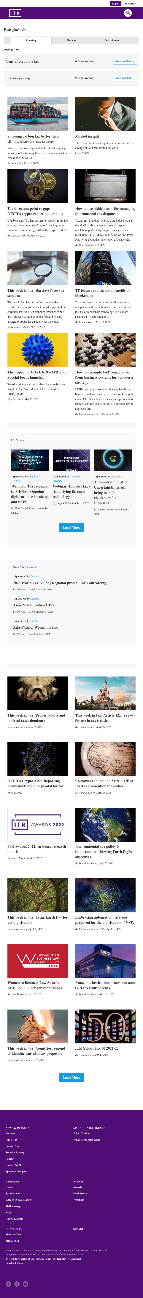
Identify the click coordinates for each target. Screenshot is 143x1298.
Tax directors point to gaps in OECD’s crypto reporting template (35, 211)
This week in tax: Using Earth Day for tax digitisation (37, 919)
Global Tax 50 (13, 1165)
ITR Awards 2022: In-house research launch (36, 849)
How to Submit (14, 1218)
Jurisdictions (13, 1193)
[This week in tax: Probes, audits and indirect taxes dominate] (37, 693)
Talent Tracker (81, 1133)
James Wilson (18, 858)
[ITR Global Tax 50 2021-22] (105, 1026)
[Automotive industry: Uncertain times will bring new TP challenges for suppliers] (113, 460)
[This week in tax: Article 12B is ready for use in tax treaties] (105, 693)
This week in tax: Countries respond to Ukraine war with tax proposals (36, 1050)
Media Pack (12, 1240)
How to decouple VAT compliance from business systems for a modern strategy (104, 377)
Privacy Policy (43, 1258)
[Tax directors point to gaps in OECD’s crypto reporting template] (37, 186)
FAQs (9, 1212)
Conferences (80, 1193)
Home (9, 1187)
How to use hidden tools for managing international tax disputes (105, 211)
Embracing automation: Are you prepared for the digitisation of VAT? (105, 919)
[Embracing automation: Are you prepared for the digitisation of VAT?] (105, 895)
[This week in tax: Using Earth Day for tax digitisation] (37, 895)
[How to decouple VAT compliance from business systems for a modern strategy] (105, 350)
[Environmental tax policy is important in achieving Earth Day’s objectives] (105, 825)
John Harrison (18, 994)
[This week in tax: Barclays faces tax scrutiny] (37, 268)
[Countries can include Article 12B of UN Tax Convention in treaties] (105, 759)
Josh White (17, 163)
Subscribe (130, 3)
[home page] (24, 13)
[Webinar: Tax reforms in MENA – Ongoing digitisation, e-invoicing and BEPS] (30, 460)
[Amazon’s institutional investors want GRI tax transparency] (105, 961)
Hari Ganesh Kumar (25, 508)
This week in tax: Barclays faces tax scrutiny (35, 293)
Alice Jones (17, 399)
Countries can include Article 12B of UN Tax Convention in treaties (104, 783)
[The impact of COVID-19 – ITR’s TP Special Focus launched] (37, 350)
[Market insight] (105, 114)
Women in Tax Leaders (18, 1199)
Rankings (31, 40)
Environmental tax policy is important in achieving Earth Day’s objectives (103, 851)
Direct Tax (11, 1139)
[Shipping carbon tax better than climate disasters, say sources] (37, 114)
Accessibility (12, 1258)
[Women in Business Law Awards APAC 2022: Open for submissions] (37, 961)
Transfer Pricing (15, 1152)
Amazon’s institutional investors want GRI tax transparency (105, 985)
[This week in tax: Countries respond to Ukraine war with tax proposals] (37, 1026)
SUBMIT (78, 1229)
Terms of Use (27, 1258)
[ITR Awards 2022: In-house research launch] (37, 825)
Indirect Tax (12, 1146)
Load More (71, 527)
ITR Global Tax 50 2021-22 (97, 1048)
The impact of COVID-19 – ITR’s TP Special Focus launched (36, 374)
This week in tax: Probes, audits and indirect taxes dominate (36, 717)
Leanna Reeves (87, 322)
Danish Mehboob (20, 235)
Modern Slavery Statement (67, 1258)
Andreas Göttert (106, 509)
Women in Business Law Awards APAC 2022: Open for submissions (34, 985)
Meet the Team (14, 1234)
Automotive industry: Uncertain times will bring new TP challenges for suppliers (111, 492)
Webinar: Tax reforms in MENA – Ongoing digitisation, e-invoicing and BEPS (30, 493)
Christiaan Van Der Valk (92, 414)
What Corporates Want (86, 1139)
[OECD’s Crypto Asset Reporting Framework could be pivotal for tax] (37, 759)
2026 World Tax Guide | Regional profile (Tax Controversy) (60, 583)
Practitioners (111, 40)
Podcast (10, 1158)
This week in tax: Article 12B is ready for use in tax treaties (105, 717)
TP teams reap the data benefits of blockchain (102, 293)
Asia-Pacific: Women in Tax (35, 627)
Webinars (78, 1199)
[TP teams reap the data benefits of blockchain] (105, 268)
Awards (77, 1187)
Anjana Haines (19, 727)
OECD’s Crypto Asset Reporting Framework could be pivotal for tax (35, 783)
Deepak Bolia (63, 503)
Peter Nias (84, 245)
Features (10, 1133)
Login (115, 3)
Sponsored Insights (16, 1171)
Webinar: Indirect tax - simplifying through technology (71, 491)
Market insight (87, 136)
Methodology (13, 1206)
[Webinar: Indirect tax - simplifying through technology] (71, 460)
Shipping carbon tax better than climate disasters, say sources (33, 138)
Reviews (71, 40)
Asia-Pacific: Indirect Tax (33, 605)
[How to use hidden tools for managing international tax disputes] (105, 186)
